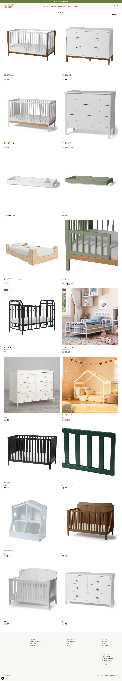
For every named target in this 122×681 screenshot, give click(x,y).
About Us (106, 675)
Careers (68, 645)
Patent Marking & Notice (106, 656)
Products (102, 675)
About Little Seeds (70, 639)
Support (76, 6)
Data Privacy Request (105, 654)
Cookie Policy (104, 649)
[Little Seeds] (8, 6)
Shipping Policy (104, 643)
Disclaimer (103, 647)
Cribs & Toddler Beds (34, 643)
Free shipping (57, 1)
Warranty (103, 652)
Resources (116, 675)
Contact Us (69, 647)
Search (98, 675)
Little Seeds (8, 675)
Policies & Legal (111, 675)
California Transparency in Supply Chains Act (110, 650)
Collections (53, 6)
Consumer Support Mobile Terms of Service (110, 664)
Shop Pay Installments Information (108, 658)
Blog (68, 643)
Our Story (69, 6)
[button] (112, 6)
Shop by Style (61, 6)
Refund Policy (104, 641)
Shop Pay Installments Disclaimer (108, 662)
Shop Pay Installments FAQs (107, 660)
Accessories (32, 645)
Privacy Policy (104, 639)
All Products (32, 639)
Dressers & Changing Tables (35, 641)
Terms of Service (105, 645)
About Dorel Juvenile (71, 641)
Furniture (46, 6)
